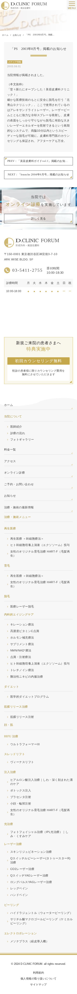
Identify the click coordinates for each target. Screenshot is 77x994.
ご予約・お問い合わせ (19, 484)
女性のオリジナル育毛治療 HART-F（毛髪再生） (40, 553)
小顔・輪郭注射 (20, 803)
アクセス (10, 461)
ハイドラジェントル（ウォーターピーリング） (41, 912)
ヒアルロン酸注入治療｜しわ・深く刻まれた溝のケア (41, 782)
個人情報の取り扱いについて (38, 978)
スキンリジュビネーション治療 (31, 851)
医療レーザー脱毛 (22, 606)
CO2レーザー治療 (22, 869)
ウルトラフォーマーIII (25, 744)
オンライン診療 (14, 472)
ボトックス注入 (20, 790)
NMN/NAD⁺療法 (20, 650)
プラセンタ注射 (20, 797)
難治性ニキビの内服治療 (26, 676)
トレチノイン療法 (22, 670)
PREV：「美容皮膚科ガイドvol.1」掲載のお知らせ (39, 160)
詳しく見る (38, 218)
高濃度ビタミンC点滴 (24, 631)
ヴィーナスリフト (22, 762)
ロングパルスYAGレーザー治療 (31, 882)
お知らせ (10, 495)
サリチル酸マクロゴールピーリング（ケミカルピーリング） (41, 921)
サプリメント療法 (22, 644)
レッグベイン (19, 888)
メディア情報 (14, 62)
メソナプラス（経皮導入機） (29, 941)
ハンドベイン (19, 895)
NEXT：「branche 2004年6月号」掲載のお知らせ (38, 174)
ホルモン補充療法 (22, 637)
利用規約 (38, 972)
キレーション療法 (22, 624)
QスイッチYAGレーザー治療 (29, 875)
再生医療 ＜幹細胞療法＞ (27, 538)
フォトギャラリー (22, 439)
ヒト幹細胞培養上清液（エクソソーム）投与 (40, 545)
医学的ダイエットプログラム (29, 696)
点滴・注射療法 (20, 657)
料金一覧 (10, 449)
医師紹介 (16, 426)
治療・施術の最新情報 (19, 507)
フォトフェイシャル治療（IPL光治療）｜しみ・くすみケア (39, 834)
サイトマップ (38, 984)
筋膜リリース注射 (22, 716)
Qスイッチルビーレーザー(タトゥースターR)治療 (40, 860)
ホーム (8, 405)
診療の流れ (17, 433)
